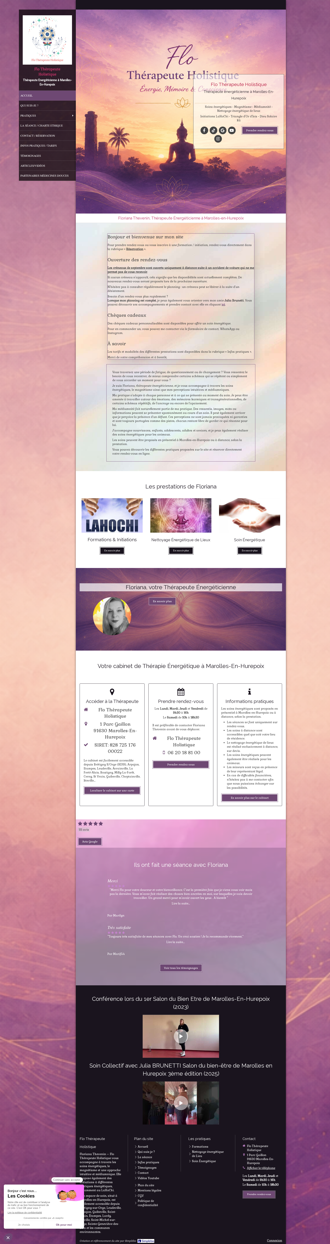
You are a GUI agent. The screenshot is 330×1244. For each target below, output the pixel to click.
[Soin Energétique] (249, 515)
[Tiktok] (213, 130)
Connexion (274, 1240)
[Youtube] (232, 130)
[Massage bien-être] (112, 515)
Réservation (134, 249)
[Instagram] (218, 139)
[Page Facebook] (112, 616)
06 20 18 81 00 (184, 753)
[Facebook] (204, 130)
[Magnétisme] (180, 515)
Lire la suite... (181, 903)
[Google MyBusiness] (222, 130)
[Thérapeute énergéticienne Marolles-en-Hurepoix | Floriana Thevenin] (47, 40)
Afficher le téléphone (261, 1168)
